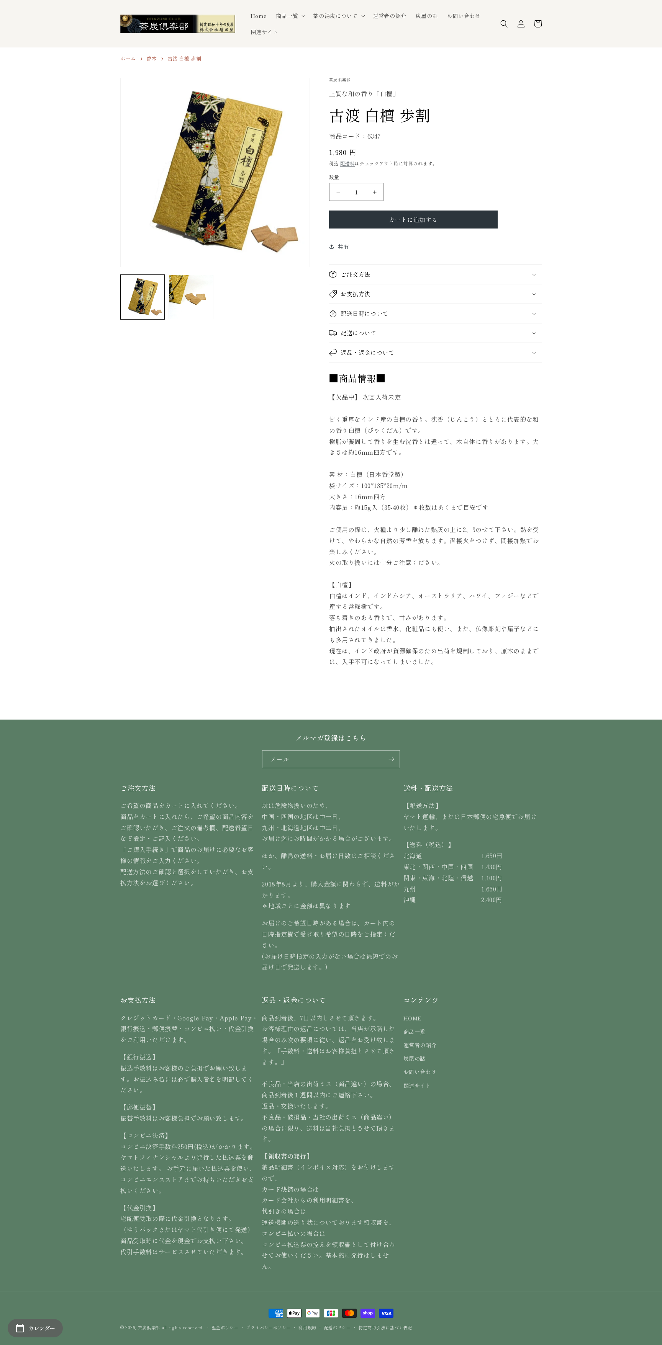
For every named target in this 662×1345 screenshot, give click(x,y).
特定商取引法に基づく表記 (385, 1327)
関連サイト (417, 1085)
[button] (289, 16)
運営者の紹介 (420, 1045)
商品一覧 (414, 1031)
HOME (412, 1018)
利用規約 (307, 1327)
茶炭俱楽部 (149, 1327)
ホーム (128, 58)
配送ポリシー (337, 1327)
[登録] (391, 759)
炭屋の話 (414, 1058)
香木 (151, 58)
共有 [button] (343, 246)
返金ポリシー (225, 1327)
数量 (334, 177)
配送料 (347, 163)
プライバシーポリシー (268, 1327)
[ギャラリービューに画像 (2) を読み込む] (191, 297)
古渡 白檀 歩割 (184, 58)
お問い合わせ (420, 1072)
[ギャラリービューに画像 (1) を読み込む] (142, 297)
